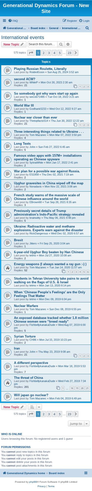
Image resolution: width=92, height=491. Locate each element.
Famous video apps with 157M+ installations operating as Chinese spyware (48, 157)
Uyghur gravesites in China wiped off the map (48, 183)
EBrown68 (35, 202)
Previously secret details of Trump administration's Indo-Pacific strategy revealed (49, 212)
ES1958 (34, 174)
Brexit (18, 240)
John (32, 146)
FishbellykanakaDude (42, 324)
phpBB (33, 481)
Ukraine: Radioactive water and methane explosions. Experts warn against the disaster (48, 228)
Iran (17, 348)
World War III (24, 105)
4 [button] (54, 53)
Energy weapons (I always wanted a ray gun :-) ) (50, 264)
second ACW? (24, 79)
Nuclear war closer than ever (35, 117)
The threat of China (28, 378)
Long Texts (22, 143)
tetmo (32, 255)
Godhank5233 (37, 108)
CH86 (32, 339)
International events (22, 37)
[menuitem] (13, 21)
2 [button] (43, 53)
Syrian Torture (25, 336)
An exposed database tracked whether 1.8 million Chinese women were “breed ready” (51, 319)
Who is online (11, 434)
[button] (31, 53)
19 (77, 388)
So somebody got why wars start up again (46, 93)
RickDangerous (38, 233)
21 (87, 388)
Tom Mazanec (37, 134)
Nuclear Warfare (26, 306)
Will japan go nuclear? (31, 395)
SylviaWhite (36, 162)
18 (72, 388)
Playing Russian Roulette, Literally (40, 69)
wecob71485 (37, 96)
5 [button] (60, 53)
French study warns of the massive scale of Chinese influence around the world (47, 197)
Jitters (33, 243)
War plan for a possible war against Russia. (47, 171)
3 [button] (49, 53)
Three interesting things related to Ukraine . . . (49, 131)
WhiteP (33, 82)
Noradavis (35, 186)
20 (82, 388)
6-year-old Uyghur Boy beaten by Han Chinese (49, 252)
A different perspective (31, 363)
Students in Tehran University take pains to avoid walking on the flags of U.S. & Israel (51, 280)
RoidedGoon (36, 72)
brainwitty (35, 217)
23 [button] (69, 53)
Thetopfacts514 (38, 120)
